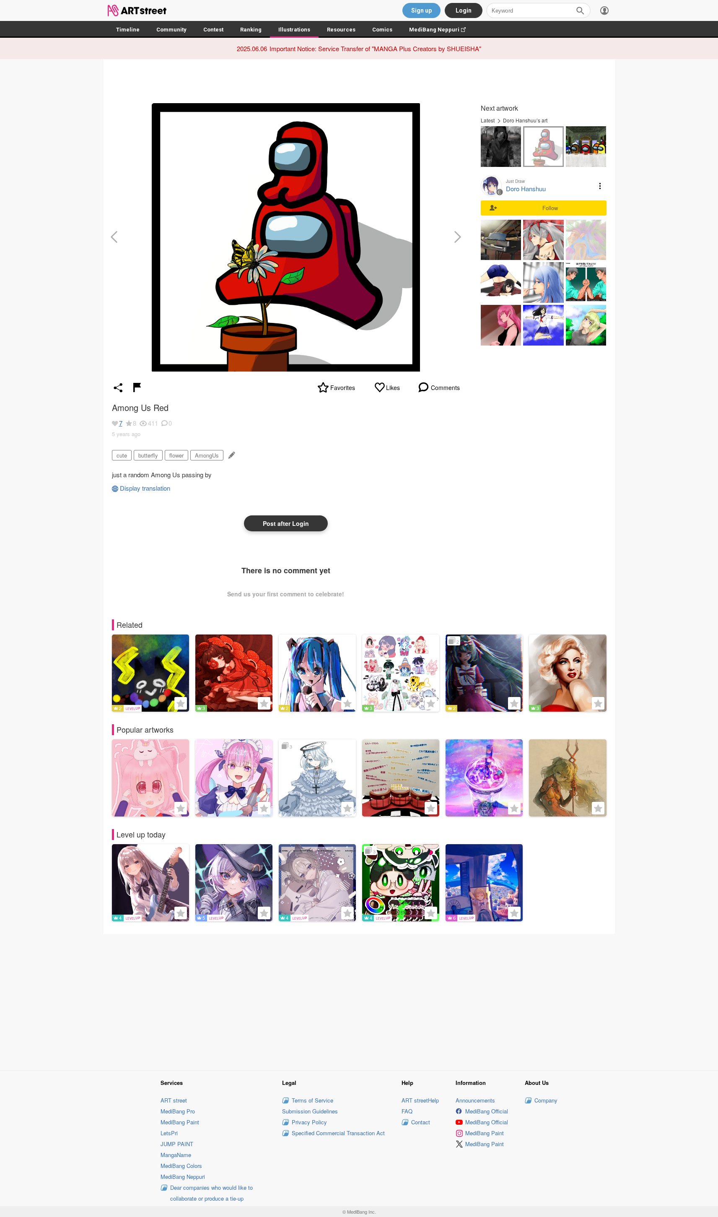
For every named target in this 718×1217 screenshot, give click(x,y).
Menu (600, 185)
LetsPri (169, 1133)
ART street (174, 1100)
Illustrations (294, 29)
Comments (445, 387)
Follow (550, 208)
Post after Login (286, 523)
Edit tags (231, 455)
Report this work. (137, 387)
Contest (213, 29)
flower (176, 455)
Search (580, 10)
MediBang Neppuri (441, 29)
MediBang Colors (181, 1166)
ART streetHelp (420, 1100)
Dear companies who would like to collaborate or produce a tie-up (211, 1192)
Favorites (342, 387)
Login (464, 10)
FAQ (407, 1111)
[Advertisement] (359, 1001)
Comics (382, 29)
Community (171, 29)
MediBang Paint (180, 1122)
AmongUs (207, 455)
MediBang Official (486, 1111)
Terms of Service (312, 1100)
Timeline (128, 29)
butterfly (148, 455)
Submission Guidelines (310, 1111)
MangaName (176, 1155)
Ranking (251, 29)
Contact (420, 1122)
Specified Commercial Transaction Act (338, 1133)
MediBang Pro (178, 1111)
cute (122, 455)
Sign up (421, 10)
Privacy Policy (309, 1122)
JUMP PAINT (177, 1144)
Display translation (145, 488)
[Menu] (604, 10)
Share (118, 387)
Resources (341, 29)
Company (545, 1100)
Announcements (475, 1100)
